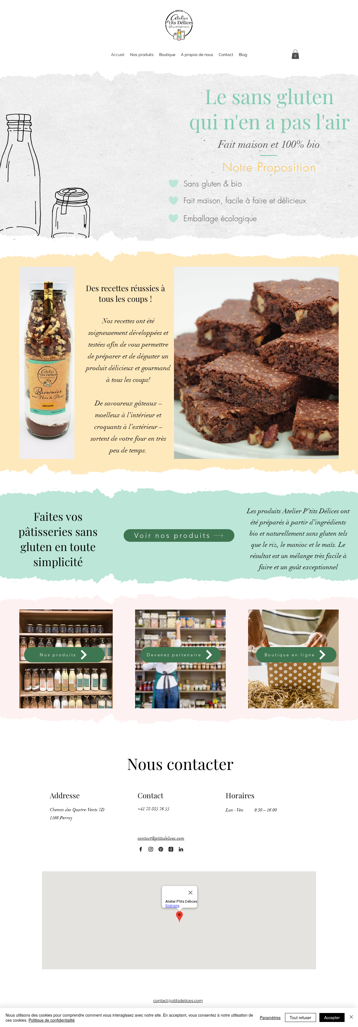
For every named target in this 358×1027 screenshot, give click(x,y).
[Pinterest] (161, 849)
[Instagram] (151, 849)
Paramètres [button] (270, 1017)
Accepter (332, 1017)
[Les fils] (171, 849)
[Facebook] (141, 849)
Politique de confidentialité (52, 1020)
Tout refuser (300, 1017)
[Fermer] (351, 1017)
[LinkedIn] (181, 849)
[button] (295, 54)
